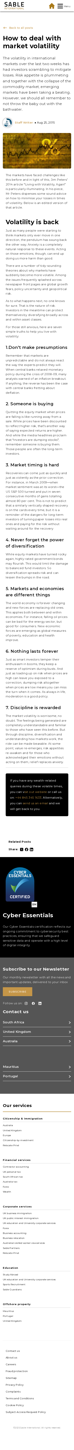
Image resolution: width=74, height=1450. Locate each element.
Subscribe (17, 991)
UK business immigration (17, 1213)
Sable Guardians (12, 1289)
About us (11, 1357)
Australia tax (10, 1181)
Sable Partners (11, 1248)
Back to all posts (20, 28)
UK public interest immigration (21, 1218)
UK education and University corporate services (29, 1223)
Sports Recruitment (14, 1284)
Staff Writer (24, 122)
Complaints (13, 1391)
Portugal (8, 1316)
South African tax (13, 1176)
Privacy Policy (15, 1384)
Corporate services (17, 1206)
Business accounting (15, 1233)
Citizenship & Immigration (23, 1118)
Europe (7, 1135)
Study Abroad (10, 1274)
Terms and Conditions (20, 1398)
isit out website (35, 792)
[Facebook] (26, 849)
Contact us (13, 1350)
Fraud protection (17, 1371)
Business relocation (14, 1238)
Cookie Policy (15, 1405)
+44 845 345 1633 (28, 797)
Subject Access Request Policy (26, 1411)
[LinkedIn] (31, 849)
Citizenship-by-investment (18, 1140)
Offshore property (17, 1304)
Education (10, 1267)
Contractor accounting (16, 1166)
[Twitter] (22, 849)
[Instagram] (25, 1003)
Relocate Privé (11, 1145)
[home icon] (52, 6)
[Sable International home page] (14, 5)
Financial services (17, 1159)
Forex (6, 1186)
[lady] (8, 122)
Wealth (7, 1191)
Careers (11, 1364)
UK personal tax (12, 1171)
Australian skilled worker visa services (24, 1243)
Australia (8, 1125)
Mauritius (8, 1311)
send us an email (35, 803)
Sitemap (11, 1377)
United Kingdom (12, 1130)
